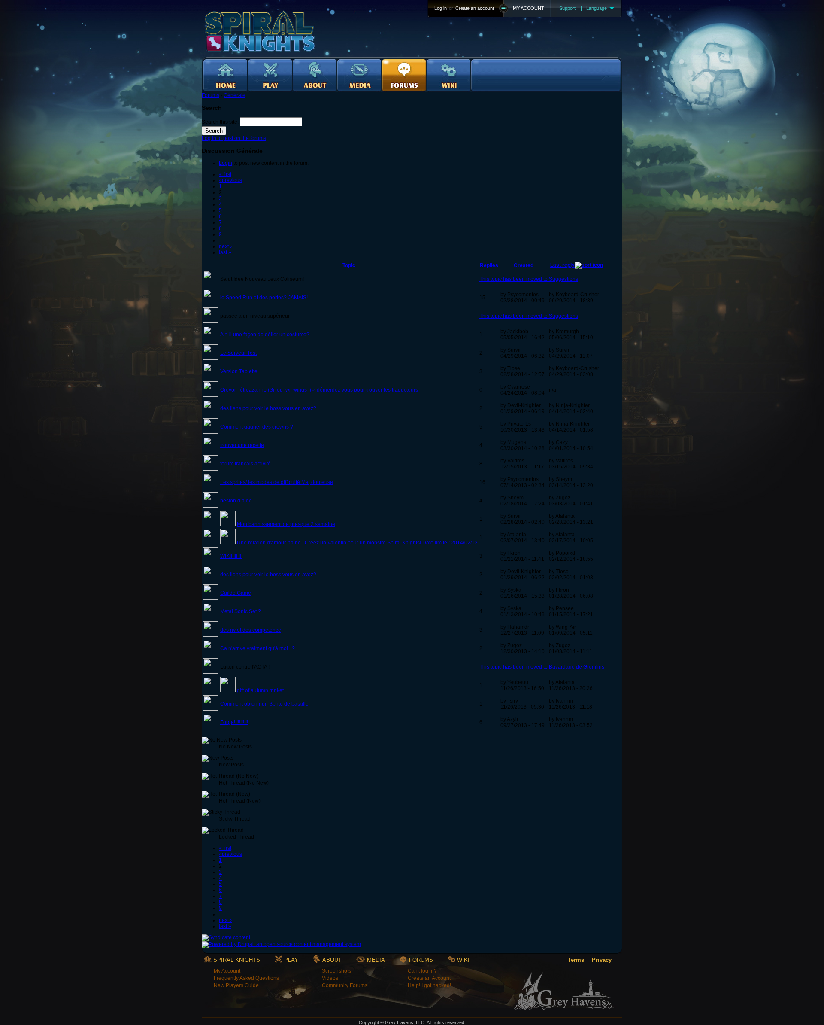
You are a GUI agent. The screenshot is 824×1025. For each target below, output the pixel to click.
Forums (210, 95)
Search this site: (221, 122)
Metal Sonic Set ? (240, 611)
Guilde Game (235, 593)
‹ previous (230, 180)
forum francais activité (245, 464)
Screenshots (336, 971)
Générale (234, 95)
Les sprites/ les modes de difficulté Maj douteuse (276, 482)
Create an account (474, 8)
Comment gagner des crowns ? (256, 427)
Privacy (602, 960)
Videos (330, 978)
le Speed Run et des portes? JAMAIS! (264, 298)
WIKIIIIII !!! (231, 556)
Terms (576, 960)
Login (225, 163)
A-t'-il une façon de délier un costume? (264, 335)
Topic (348, 265)
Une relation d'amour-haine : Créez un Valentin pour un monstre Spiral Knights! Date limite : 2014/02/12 (357, 543)
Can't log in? (422, 971)
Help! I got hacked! (429, 985)
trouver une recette (242, 445)
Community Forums (344, 985)
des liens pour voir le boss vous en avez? (268, 408)
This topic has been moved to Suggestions (528, 279)
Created (523, 265)
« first (225, 174)
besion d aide (236, 501)
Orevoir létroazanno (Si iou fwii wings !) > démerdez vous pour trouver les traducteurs (319, 390)
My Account (227, 971)
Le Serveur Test (238, 353)
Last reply (562, 265)
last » (225, 252)
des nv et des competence (250, 630)
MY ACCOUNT (528, 8)
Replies (489, 265)
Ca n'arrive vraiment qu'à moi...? (257, 648)
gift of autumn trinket (260, 690)
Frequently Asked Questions (246, 978)
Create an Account (429, 978)
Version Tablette (239, 371)
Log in (440, 8)
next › (225, 246)
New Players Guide (236, 985)
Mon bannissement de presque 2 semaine (286, 524)
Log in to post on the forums (234, 138)
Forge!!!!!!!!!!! (234, 722)
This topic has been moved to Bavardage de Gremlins (541, 667)
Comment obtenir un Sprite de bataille (264, 704)
